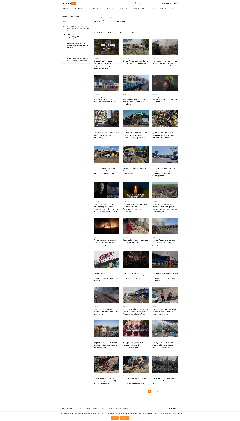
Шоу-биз (163, 8)
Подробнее (124, 418)
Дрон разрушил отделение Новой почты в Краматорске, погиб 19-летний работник (105, 171)
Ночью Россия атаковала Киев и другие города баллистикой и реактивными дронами (135, 63)
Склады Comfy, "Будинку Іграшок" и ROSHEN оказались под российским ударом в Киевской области (106, 65)
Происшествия (138, 8)
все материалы (99, 32)
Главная (97, 17)
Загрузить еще (76, 66)
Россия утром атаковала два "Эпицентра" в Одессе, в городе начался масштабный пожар (106, 99)
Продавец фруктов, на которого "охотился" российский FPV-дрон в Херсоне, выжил (164, 311)
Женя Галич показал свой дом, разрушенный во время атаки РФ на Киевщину (77, 45)
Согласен (115, 418)
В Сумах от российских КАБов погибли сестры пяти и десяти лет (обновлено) (105, 345)
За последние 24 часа (71, 16)
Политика (95, 8)
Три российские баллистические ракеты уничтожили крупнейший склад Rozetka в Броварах (165, 277)
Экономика (110, 8)
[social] (161, 3)
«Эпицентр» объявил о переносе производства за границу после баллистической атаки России (135, 311)
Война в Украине (80, 8)
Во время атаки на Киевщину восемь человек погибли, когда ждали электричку (106, 311)
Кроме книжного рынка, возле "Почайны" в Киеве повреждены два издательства (135, 171)
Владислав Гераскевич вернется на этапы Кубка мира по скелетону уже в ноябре (78, 28)
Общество (123, 8)
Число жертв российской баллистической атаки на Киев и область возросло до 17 (135, 276)
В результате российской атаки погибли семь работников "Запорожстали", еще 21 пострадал (135, 208)
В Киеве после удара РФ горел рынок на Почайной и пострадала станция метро (134, 381)
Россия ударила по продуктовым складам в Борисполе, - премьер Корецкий (165, 99)
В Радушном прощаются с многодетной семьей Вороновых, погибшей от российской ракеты (133, 346)
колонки (131, 32)
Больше (175, 8)
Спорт (152, 8)
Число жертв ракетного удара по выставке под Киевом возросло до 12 (165, 381)
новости (106, 17)
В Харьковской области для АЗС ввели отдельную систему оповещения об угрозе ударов (135, 135)
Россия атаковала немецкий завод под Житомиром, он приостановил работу (105, 242)
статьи (121, 32)
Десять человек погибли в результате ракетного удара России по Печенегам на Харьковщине (163, 136)
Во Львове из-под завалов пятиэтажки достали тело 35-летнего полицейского (105, 381)
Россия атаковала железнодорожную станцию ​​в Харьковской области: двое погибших (135, 100)
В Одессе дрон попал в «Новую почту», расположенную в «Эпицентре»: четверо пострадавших (164, 172)
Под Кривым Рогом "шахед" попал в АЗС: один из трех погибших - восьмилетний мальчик (163, 346)
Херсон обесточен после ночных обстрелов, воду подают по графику (135, 242)
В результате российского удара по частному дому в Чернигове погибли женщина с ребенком (164, 63)
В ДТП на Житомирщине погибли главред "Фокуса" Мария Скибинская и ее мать (78, 37)
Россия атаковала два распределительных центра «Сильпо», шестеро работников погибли (106, 277)
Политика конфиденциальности (119, 408)
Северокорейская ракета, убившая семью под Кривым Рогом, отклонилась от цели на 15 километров (164, 208)
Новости (65, 8)
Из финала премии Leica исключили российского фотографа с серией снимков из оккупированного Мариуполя (106, 208)
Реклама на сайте (67, 408)
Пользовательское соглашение (95, 408)
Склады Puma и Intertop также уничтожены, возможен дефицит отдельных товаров (164, 242)
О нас (79, 408)
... (168, 391)
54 (172, 391)
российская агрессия (120, 17)
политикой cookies (177, 413)
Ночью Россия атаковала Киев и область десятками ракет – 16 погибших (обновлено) (106, 135)
